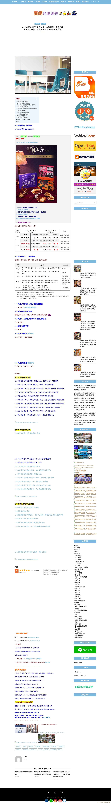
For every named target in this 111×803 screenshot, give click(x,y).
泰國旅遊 (77, 592)
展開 (75, 545)
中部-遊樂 (77, 565)
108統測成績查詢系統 (22, 511)
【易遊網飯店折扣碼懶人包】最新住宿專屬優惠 (28, 218)
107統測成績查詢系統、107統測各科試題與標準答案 (32, 526)
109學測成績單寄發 (21, 110)
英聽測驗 (78, 563)
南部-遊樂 (77, 590)
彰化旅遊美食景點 (80, 600)
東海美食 (63, 1)
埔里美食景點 (78, 616)
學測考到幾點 (53, 749)
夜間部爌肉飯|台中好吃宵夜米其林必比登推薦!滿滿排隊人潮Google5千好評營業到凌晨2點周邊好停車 (85, 415)
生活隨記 (77, 608)
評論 (18, 121)
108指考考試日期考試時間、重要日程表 (28, 463)
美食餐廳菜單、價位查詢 (81, 567)
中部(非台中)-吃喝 (80, 586)
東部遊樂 (77, 630)
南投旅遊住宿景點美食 (81, 606)
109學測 (24, 746)
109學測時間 (18, 749)
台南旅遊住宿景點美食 (81, 626)
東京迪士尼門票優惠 (23, 210)
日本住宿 (77, 628)
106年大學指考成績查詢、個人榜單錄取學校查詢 (31, 481)
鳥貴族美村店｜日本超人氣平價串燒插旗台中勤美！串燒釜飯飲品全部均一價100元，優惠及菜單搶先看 (84, 407)
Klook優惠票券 (28, 658)
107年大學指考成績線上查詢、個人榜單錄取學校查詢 (33, 470)
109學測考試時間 (33, 749)
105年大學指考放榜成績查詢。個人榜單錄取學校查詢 (33, 489)
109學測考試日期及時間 (22, 101)
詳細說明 (30, 333)
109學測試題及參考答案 (22, 106)
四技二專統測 (80, 561)
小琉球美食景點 (79, 636)
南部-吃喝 (77, 596)
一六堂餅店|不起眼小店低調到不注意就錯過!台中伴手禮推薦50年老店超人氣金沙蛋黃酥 (88, 359)
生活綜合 (77, 571)
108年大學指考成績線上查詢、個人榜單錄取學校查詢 (33, 459)
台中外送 (77, 579)
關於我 (78, 1)
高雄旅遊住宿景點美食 (81, 620)
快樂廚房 (77, 583)
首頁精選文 (78, 598)
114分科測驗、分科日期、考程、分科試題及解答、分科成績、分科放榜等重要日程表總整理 (61, 774)
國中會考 (78, 555)
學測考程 (59, 749)
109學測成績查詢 (46, 746)
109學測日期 (61, 746)
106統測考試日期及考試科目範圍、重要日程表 (30, 552)
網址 (49, 315)
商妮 (26, 756)
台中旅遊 (23, 1)
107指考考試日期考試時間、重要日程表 (28, 474)
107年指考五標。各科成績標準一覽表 (27, 466)
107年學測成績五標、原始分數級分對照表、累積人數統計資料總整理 (38, 407)
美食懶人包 (71, 1)
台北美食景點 (78, 618)
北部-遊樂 (77, 588)
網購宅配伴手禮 (54, 1)
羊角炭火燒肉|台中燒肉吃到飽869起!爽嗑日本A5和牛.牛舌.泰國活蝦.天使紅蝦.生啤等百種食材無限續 (85, 422)
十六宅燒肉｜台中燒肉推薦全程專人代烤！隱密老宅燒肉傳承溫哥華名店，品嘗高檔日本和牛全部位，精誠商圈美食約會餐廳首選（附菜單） (87, 325)
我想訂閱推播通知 (78, 662)
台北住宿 (77, 622)
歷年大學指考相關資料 (22, 117)
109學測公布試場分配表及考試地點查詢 (26, 105)
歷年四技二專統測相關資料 (23, 119)
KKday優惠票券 (37, 658)
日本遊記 (77, 602)
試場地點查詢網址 (30, 307)
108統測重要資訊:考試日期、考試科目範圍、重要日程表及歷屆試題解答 (39, 515)
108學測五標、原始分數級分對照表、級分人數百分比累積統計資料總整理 (39, 403)
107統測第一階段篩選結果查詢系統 (27, 519)
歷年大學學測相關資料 (22, 116)
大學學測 (37, 23)
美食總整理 (78, 594)
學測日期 (46, 749)
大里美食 (44, 1)
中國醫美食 (78, 624)
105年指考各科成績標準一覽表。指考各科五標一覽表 (33, 485)
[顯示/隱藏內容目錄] (35, 99)
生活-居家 (77, 614)
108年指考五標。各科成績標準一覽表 (27, 433)
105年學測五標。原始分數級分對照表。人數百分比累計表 (34, 415)
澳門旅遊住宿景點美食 (81, 610)
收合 (78, 545)
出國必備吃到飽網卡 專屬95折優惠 (27, 216)
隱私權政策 (85, 1)
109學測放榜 (53, 746)
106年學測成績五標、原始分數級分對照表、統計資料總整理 (35, 411)
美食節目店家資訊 (80, 634)
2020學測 (41, 749)
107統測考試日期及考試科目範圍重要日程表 (30, 522)
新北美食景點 (78, 632)
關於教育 (43, 23)
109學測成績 (37, 746)
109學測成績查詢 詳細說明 (23, 112)
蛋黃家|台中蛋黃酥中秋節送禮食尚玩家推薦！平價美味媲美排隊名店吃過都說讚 (88, 374)
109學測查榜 (25, 749)
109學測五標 (30, 746)
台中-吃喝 (77, 549)
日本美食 (77, 612)
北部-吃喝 (77, 584)
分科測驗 (78, 557)
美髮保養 (77, 604)
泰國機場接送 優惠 (22, 214)
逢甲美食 (30, 1)
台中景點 (77, 581)
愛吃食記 (77, 551)
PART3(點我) (46, 717)
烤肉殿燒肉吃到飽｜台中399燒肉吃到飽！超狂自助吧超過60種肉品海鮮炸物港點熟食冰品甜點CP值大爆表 (85, 387)
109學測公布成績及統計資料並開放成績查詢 (27, 108)
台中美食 (15, 1)
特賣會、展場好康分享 (81, 577)
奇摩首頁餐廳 (78, 573)
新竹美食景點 (78, 637)
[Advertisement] (43, 44)
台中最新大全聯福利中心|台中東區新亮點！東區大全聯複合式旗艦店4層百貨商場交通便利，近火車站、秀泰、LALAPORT (85, 400)
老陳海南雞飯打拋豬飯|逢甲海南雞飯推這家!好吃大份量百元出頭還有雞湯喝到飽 (88, 275)
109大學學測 (18, 746)
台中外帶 (77, 575)
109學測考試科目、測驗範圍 (23, 103)
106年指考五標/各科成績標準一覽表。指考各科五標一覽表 (34, 478)
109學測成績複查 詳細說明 (23, 114)
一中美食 (37, 1)
